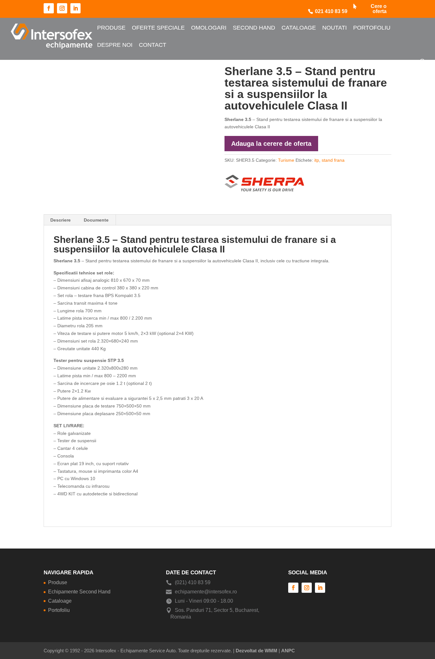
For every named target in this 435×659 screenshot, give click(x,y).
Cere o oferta (379, 9)
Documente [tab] (96, 220)
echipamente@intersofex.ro (206, 591)
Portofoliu (371, 28)
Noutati (334, 28)
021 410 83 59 (331, 11)
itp (316, 160)
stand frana (333, 160)
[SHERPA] (264, 182)
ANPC (288, 650)
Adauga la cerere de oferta (271, 143)
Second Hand (254, 28)
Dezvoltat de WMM (256, 650)
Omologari (208, 28)
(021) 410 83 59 (192, 582)
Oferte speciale (158, 28)
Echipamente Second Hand (79, 591)
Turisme (286, 160)
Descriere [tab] (60, 220)
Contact (152, 45)
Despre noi (114, 45)
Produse (111, 28)
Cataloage (299, 28)
